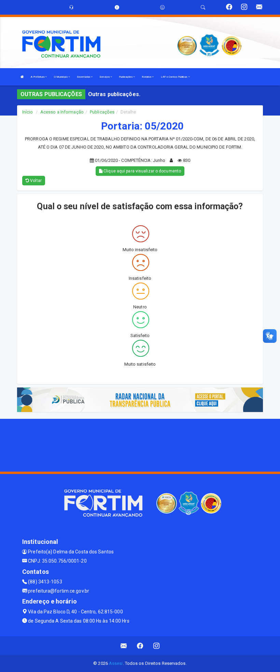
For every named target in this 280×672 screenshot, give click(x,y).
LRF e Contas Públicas (174, 76)
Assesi (116, 663)
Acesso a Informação (62, 111)
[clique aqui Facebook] (140, 646)
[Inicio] (22, 77)
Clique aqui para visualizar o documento (141, 171)
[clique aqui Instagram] (157, 646)
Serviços (104, 76)
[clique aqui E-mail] (124, 646)
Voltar (35, 180)
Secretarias (84, 76)
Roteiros (147, 76)
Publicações (126, 76)
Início (27, 111)
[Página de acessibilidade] (162, 7)
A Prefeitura (38, 76)
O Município (61, 76)
